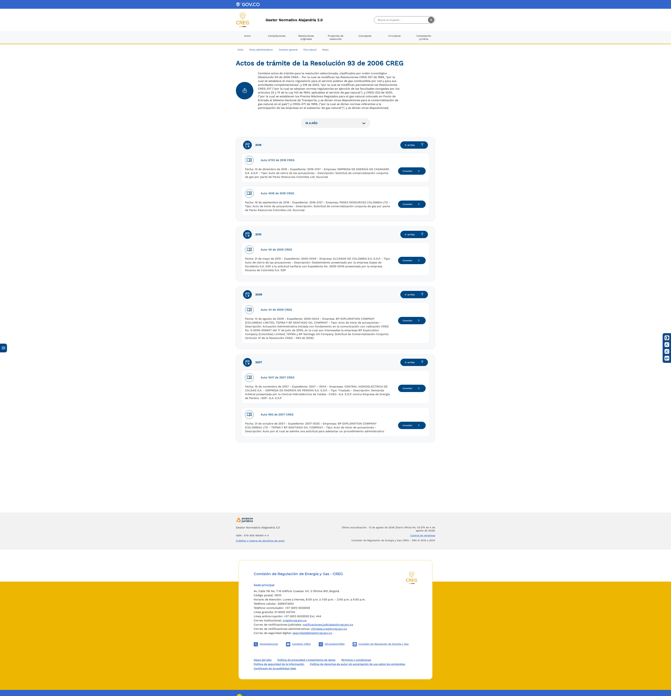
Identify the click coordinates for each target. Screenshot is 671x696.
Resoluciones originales (306, 37)
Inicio (247, 35)
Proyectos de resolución (335, 37)
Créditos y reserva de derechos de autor (260, 540)
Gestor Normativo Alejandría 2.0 (294, 20)
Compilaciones (276, 35)
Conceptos (365, 35)
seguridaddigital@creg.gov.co (312, 633)
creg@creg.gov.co (295, 620)
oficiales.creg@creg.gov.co (329, 628)
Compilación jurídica (423, 37)
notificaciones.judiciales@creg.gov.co (328, 624)
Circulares (394, 35)
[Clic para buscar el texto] (431, 19)
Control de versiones (422, 535)
